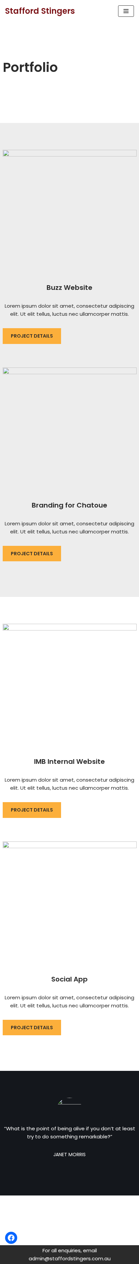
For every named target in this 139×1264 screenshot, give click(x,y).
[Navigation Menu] (126, 11)
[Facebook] (11, 1238)
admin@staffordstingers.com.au (49, 1210)
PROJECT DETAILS (32, 336)
